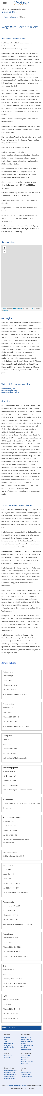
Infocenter (14, 17)
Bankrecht (24, 1064)
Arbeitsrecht (25, 1056)
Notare (23, 1043)
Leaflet (4, 308)
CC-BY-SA (32, 308)
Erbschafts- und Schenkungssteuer (10, 1073)
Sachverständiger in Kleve (10, 392)
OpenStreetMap (17, 308)
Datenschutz (8, 1043)
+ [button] (4, 248)
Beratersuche (8, 1056)
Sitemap (7, 1037)
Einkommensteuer (10, 1071)
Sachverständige (27, 1041)
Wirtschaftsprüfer (27, 1045)
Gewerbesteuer (9, 1076)
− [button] (4, 251)
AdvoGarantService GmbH (17, 1085)
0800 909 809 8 (9, 12)
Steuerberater (26, 1039)
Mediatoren (25, 1047)
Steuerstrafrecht (9, 1078)
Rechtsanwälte (26, 1037)
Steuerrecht (25, 1058)
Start (5, 17)
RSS (5, 1039)
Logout (6, 1049)
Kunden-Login (9, 1047)
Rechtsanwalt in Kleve (8, 388)
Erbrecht (24, 1060)
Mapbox (5, 310)
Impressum (8, 1045)
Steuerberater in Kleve (9, 390)
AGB (5, 1041)
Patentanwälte (26, 1049)
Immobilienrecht (27, 1062)
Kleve (22, 17)
